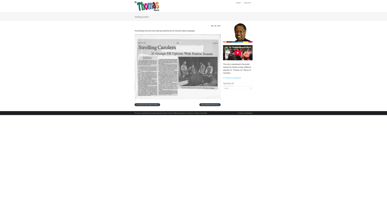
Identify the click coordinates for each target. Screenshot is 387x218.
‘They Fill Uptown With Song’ (209, 105)
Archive (247, 3)
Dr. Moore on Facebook (232, 78)
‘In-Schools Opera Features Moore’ (148, 105)
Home (238, 3)
